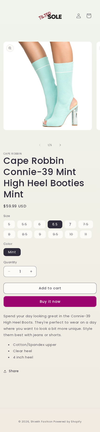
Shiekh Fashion (42, 421)
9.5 (58, 235)
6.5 (55, 224)
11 (88, 235)
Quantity (10, 262)
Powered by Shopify (67, 421)
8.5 (27, 235)
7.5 (88, 225)
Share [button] (14, 371)
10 (74, 235)
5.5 (27, 225)
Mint (12, 252)
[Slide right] (60, 145)
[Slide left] (40, 145)
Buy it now (50, 301)
